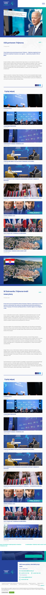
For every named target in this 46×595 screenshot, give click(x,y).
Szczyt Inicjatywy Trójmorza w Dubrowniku (15, 234)
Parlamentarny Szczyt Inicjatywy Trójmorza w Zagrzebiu (18, 539)
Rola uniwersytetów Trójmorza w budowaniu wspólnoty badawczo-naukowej (21, 180)
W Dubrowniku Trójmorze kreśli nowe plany (15, 251)
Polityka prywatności (40, 583)
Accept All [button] (12, 592)
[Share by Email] (36, 85)
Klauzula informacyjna (5, 584)
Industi (42, 585)
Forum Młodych (8, 109)
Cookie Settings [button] (5, 592)
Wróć (40, 42)
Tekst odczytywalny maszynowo (23, 584)
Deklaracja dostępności (13, 584)
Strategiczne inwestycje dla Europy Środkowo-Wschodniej (19, 162)
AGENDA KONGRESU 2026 (9, 216)
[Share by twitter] (40, 85)
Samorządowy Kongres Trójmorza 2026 (14, 144)
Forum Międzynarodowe (10, 126)
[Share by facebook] (38, 85)
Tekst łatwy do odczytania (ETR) (35, 584)
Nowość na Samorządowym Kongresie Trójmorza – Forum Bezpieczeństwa (23, 198)
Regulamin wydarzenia (32, 583)
